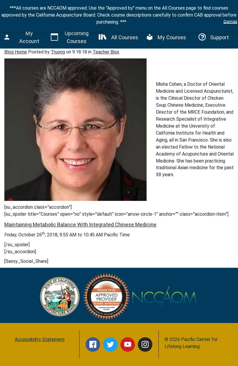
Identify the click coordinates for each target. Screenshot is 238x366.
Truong (58, 52)
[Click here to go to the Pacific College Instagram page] (145, 344)
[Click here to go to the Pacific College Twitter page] (110, 344)
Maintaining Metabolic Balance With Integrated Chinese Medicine (80, 225)
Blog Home (15, 52)
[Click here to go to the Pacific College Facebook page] (93, 344)
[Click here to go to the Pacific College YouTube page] (127, 344)
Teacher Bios (106, 52)
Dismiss (230, 21)
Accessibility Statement (40, 339)
